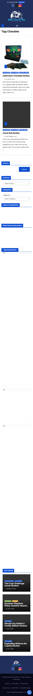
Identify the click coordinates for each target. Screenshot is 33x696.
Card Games (6, 72)
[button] (30, 26)
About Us (7, 683)
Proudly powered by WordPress (11, 677)
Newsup (27, 677)
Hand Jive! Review (11, 133)
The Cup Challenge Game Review (14, 584)
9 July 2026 (10, 628)
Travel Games (23, 130)
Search (6, 163)
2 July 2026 (10, 648)
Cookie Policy (15, 683)
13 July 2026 (10, 608)
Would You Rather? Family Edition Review (15, 624)
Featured (15, 601)
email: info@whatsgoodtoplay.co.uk (16, 692)
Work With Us (15, 688)
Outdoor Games (9, 581)
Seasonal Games (24, 72)
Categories (6, 195)
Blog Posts (8, 601)
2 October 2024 (9, 79)
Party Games (14, 72)
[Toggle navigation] (17, 26)
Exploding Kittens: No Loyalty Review (15, 644)
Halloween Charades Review (16, 76)
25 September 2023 (10, 136)
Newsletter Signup (25, 688)
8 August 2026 (11, 588)
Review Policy (6, 688)
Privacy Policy (24, 683)
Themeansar (16, 679)
